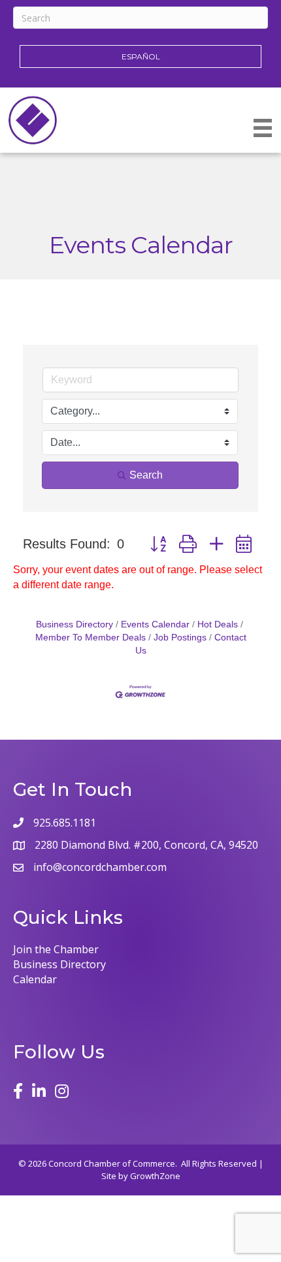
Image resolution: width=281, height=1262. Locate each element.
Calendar (35, 979)
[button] (158, 544)
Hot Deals (217, 624)
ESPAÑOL (141, 56)
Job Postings (180, 637)
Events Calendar (155, 624)
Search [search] (146, 475)
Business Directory (74, 624)
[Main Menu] (262, 128)
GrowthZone (155, 1176)
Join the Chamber (56, 949)
